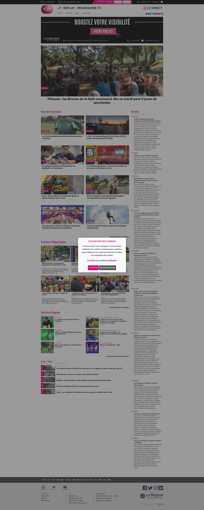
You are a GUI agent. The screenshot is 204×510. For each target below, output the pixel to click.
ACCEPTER (93, 268)
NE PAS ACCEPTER (107, 268)
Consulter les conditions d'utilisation (102, 260)
